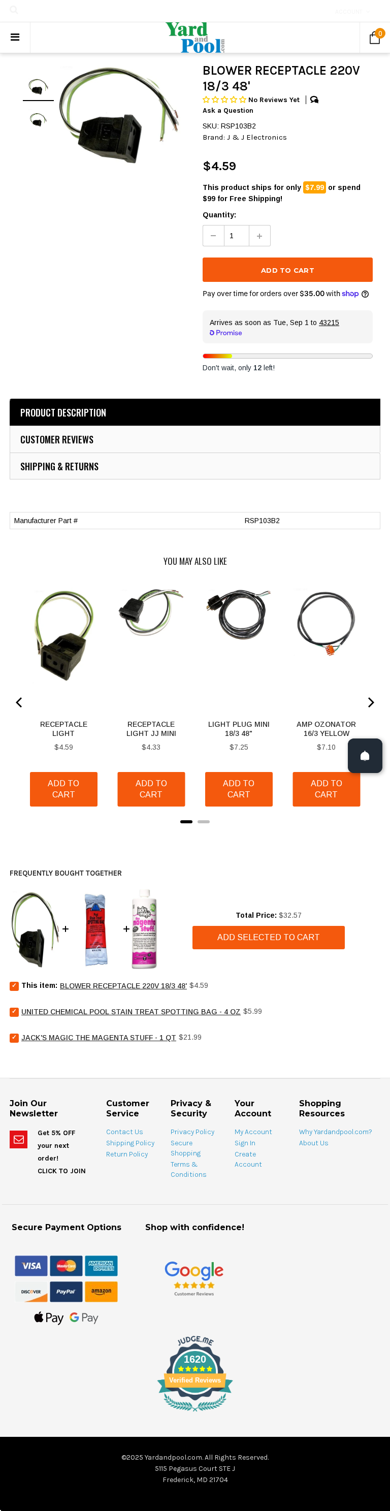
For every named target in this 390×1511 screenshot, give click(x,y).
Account (349, 11)
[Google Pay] (84, 1317)
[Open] (365, 755)
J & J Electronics (257, 137)
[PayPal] (66, 1291)
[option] (118, 114)
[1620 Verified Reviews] (195, 1413)
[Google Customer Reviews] (194, 1278)
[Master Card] (66, 1265)
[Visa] (31, 1265)
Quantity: (219, 215)
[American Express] (101, 1265)
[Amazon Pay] (101, 1291)
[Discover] (31, 1291)
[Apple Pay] (49, 1317)
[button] (225, 99)
